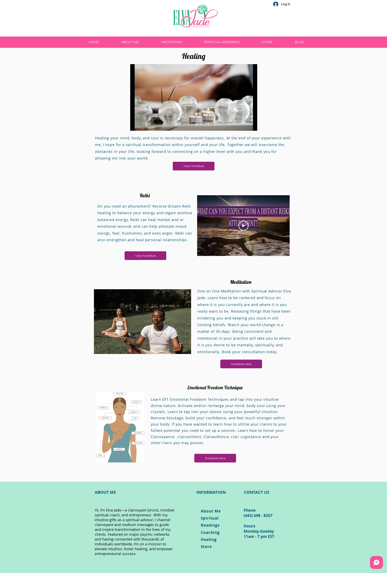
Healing (209, 539)
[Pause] (135, 125)
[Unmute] (142, 125)
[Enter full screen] (251, 125)
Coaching (210, 532)
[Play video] (243, 226)
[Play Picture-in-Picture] (245, 125)
